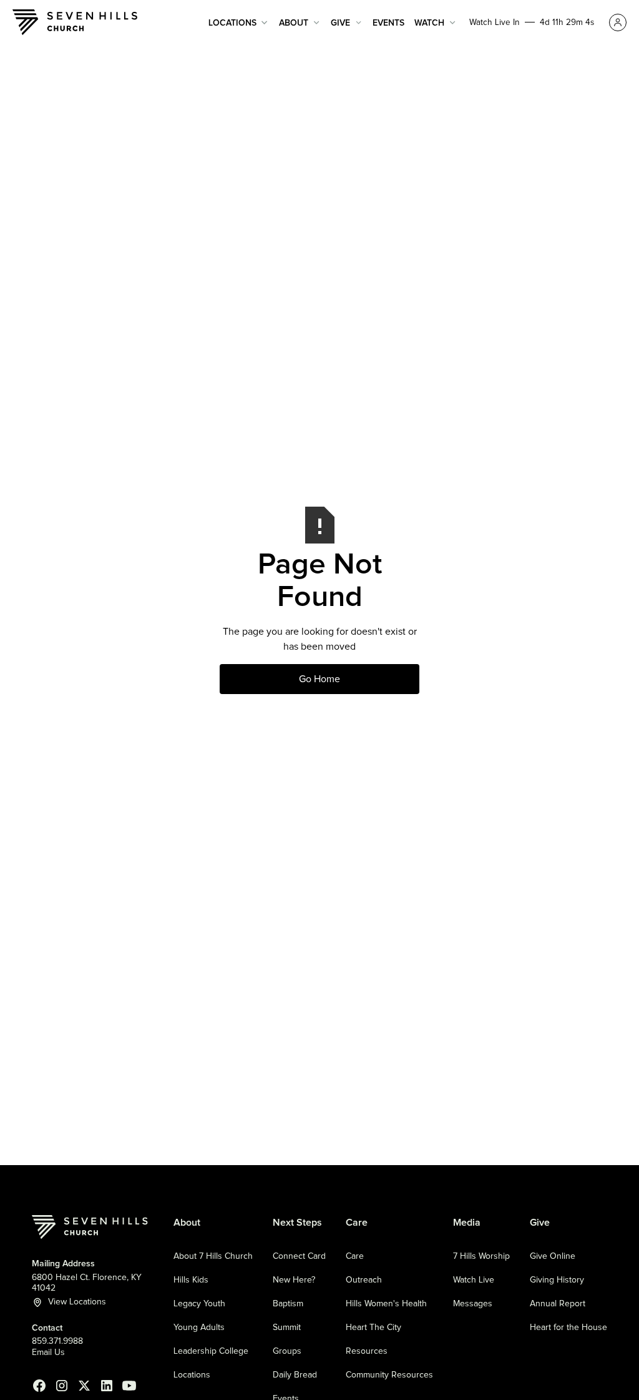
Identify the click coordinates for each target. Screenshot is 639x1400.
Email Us (48, 1352)
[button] (238, 23)
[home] (74, 22)
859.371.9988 (57, 1341)
